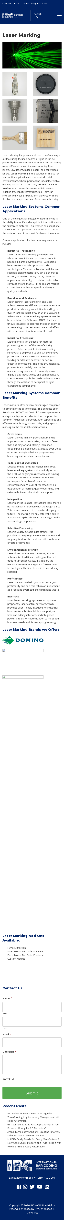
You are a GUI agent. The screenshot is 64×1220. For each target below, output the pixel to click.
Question (9, 1051)
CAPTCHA (8, 1078)
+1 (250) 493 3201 (36, 3)
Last (5, 1028)
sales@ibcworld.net (20, 1177)
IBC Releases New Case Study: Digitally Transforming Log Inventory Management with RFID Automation (33, 1117)
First (5, 1013)
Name (7, 998)
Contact (6, 3)
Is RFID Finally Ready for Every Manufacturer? (33, 1139)
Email (16, 3)
